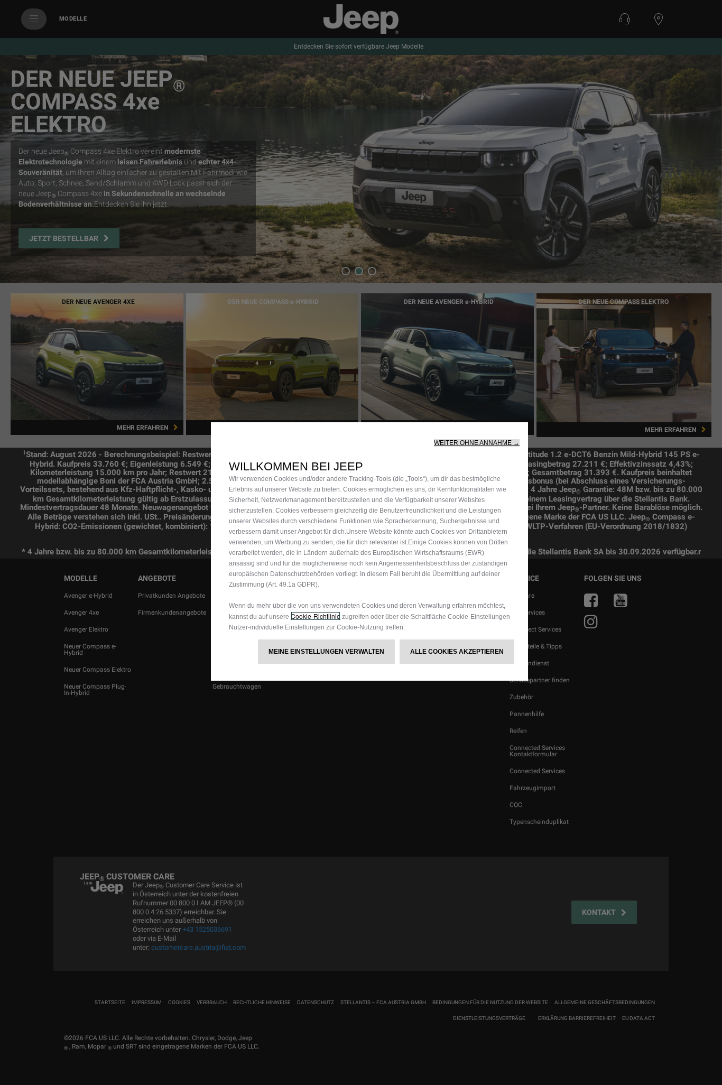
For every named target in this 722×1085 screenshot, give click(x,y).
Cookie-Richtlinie (315, 615)
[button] (477, 443)
